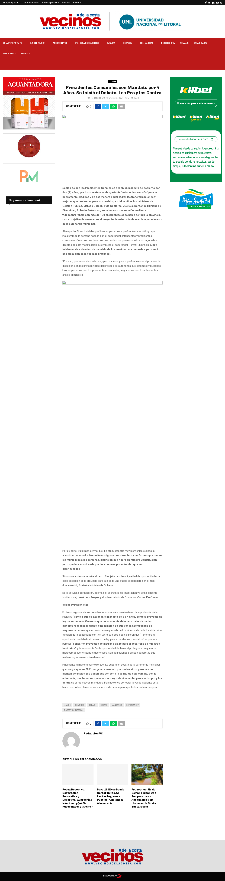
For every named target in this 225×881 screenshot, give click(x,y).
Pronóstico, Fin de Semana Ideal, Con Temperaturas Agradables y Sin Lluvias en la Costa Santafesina (143, 798)
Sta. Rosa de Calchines (87, 43)
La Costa (112, 81)
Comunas (79, 705)
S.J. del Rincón (37, 43)
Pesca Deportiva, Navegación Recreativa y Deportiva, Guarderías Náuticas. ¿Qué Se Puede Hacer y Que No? (77, 798)
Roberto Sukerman (73, 710)
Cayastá (111, 43)
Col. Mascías (146, 43)
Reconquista (168, 43)
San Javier (8, 53)
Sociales (66, 2)
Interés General (31, 2)
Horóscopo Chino (50, 2)
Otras (24, 53)
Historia (77, 2)
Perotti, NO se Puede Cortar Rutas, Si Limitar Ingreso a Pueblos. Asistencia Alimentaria (110, 796)
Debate (104, 705)
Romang (184, 43)
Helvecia (127, 43)
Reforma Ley (132, 705)
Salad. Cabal (200, 43)
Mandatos (117, 705)
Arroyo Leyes (60, 43)
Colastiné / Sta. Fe (12, 43)
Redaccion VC (98, 98)
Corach (92, 705)
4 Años (67, 705)
